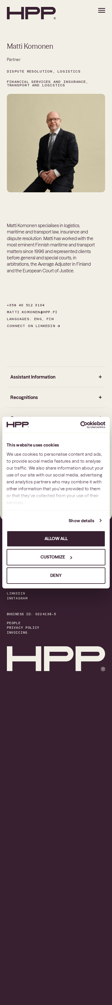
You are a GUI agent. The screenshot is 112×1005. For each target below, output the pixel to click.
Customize (52, 557)
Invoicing (17, 632)
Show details (81, 520)
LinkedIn (16, 593)
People (14, 623)
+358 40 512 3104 (26, 305)
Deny (56, 575)
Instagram (17, 598)
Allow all (56, 538)
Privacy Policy (23, 627)
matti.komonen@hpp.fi (32, 312)
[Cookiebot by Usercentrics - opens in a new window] (80, 425)
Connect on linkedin (31, 326)
